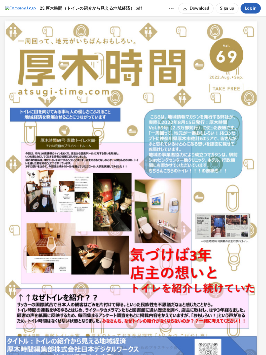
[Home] (20, 8)
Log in (250, 8)
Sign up (227, 8)
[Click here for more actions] (171, 8)
